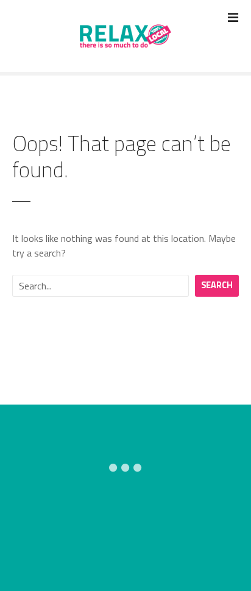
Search (217, 285)
